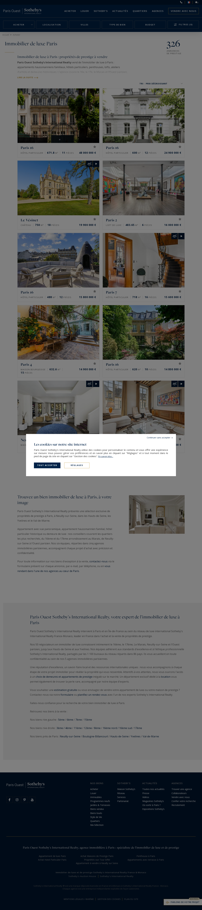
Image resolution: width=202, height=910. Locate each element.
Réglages (77, 465)
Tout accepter (47, 465)
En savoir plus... (105, 456)
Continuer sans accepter (158, 437)
